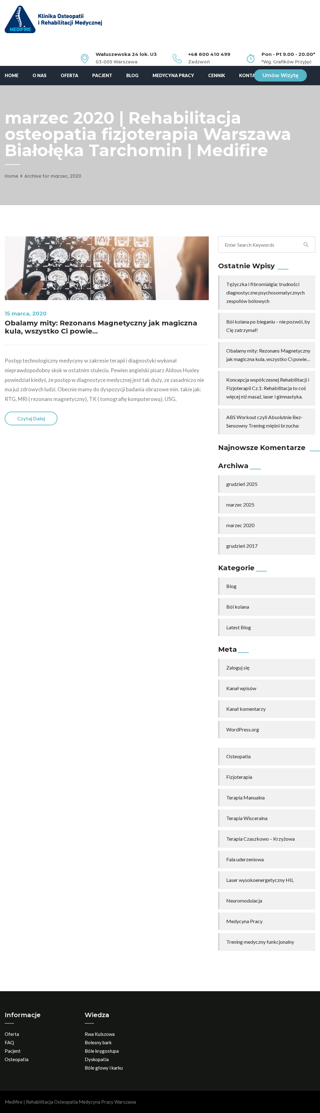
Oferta (69, 75)
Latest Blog (238, 627)
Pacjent (102, 75)
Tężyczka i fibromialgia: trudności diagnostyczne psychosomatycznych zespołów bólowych (265, 292)
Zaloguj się (237, 667)
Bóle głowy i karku (104, 1068)
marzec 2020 (240, 525)
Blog (132, 75)
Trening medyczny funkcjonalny (260, 942)
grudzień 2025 (242, 484)
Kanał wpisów (241, 688)
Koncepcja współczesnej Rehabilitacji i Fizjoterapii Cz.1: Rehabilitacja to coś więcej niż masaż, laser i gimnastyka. (267, 388)
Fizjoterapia (239, 777)
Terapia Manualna (245, 797)
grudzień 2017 (242, 546)
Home (11, 75)
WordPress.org (242, 729)
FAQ (9, 1042)
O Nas (39, 75)
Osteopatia (238, 756)
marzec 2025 (240, 504)
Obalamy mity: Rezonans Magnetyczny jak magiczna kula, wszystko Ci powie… (101, 327)
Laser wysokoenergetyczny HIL (260, 880)
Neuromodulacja (244, 900)
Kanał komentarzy (246, 709)
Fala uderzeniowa (245, 859)
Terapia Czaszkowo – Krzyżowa (260, 839)
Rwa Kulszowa (100, 1034)
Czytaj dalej (31, 418)
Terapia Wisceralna (247, 818)
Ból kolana (237, 607)
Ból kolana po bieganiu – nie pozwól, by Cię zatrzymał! (268, 326)
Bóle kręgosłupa (102, 1051)
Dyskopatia (97, 1059)
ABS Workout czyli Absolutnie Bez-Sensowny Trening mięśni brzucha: (264, 421)
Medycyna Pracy (173, 75)
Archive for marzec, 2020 (52, 176)
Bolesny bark (98, 1042)
